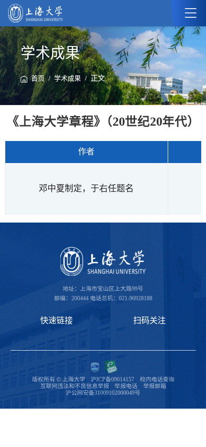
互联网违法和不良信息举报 (74, 386)
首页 (38, 78)
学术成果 (67, 78)
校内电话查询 (157, 379)
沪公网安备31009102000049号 (103, 392)
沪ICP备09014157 (112, 379)
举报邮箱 (154, 386)
